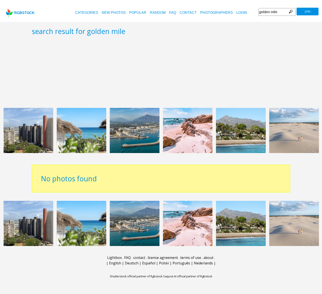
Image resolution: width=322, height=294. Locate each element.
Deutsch (131, 263)
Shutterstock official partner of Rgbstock (136, 276)
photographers (216, 12)
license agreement (163, 257)
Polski (164, 263)
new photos (114, 12)
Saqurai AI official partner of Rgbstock (187, 276)
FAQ (172, 12)
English (115, 263)
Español (148, 263)
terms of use (190, 257)
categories (86, 12)
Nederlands (203, 263)
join (307, 11)
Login (241, 12)
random (158, 12)
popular (137, 12)
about (208, 257)
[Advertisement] (161, 71)
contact (188, 12)
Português (181, 263)
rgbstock (24, 13)
